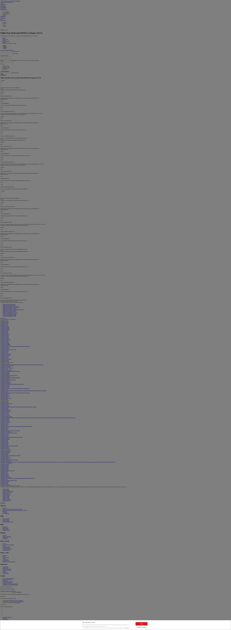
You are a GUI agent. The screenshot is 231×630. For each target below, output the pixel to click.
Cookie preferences (141, 627)
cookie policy (127, 627)
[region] (115, 625)
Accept (141, 623)
